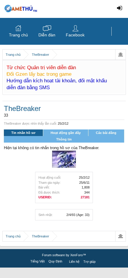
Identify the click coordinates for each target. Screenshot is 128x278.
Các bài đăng (106, 133)
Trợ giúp (89, 261)
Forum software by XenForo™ (64, 255)
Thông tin (64, 139)
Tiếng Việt (37, 261)
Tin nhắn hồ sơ (23, 133)
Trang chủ (18, 35)
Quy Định (55, 261)
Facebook (75, 35)
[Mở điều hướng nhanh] (120, 55)
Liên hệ (74, 261)
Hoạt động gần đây (66, 133)
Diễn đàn (46, 35)
